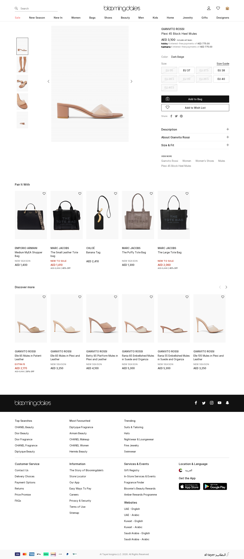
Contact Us (21, 470)
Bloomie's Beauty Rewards (140, 488)
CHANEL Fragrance (26, 445)
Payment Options (25, 482)
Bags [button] (92, 17)
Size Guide (223, 63)
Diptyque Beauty (25, 451)
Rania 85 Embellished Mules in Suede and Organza (138, 357)
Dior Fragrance (23, 439)
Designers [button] (222, 17)
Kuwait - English (133, 521)
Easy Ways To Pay (80, 488)
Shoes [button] (108, 17)
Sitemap (74, 512)
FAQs (18, 500)
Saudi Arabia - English (137, 533)
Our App (74, 482)
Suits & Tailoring (133, 427)
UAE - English (132, 508)
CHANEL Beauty (24, 427)
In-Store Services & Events (140, 476)
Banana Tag (93, 252)
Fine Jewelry (131, 445)
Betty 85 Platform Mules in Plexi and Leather (102, 357)
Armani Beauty (78, 433)
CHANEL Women (79, 445)
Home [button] (170, 17)
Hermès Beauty (78, 451)
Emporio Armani (26, 248)
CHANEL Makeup (79, 439)
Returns (19, 488)
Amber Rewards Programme (140, 494)
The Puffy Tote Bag (134, 252)
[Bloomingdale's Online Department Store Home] (122, 8)
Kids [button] (155, 17)
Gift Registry (131, 470)
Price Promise (23, 494)
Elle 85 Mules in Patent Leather (28, 357)
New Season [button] (37, 17)
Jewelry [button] (188, 17)
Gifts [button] (204, 17)
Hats (127, 433)
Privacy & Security (80, 500)
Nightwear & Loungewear (139, 439)
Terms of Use (77, 506)
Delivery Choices (24, 476)
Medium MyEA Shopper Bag (28, 254)
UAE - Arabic (131, 514)
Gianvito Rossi (172, 29)
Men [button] (141, 17)
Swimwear (130, 451)
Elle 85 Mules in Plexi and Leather (65, 357)
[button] (48, 81)
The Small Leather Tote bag (64, 254)
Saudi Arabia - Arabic (136, 539)
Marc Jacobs (60, 248)
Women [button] (76, 17)
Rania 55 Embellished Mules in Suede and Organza (174, 357)
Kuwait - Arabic (133, 527)
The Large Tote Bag (169, 252)
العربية (188, 470)
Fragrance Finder (134, 482)
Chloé (90, 248)
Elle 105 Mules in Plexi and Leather (208, 357)
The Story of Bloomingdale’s (86, 470)
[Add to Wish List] (44, 194)
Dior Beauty (22, 433)
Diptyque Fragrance (81, 427)
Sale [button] (17, 17)
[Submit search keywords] (16, 8)
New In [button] (58, 17)
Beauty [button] (125, 17)
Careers (74, 494)
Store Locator (77, 476)
